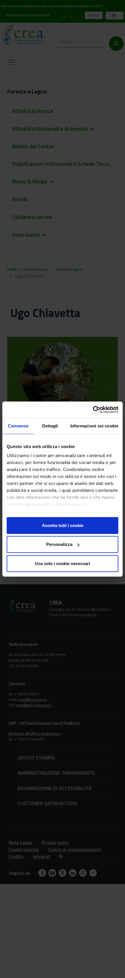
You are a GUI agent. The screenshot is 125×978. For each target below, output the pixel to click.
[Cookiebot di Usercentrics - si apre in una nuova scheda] (92, 410)
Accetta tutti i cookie (62, 525)
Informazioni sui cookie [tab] (94, 425)
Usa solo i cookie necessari (62, 563)
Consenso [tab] (18, 425)
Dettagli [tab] (50, 425)
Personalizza (59, 544)
